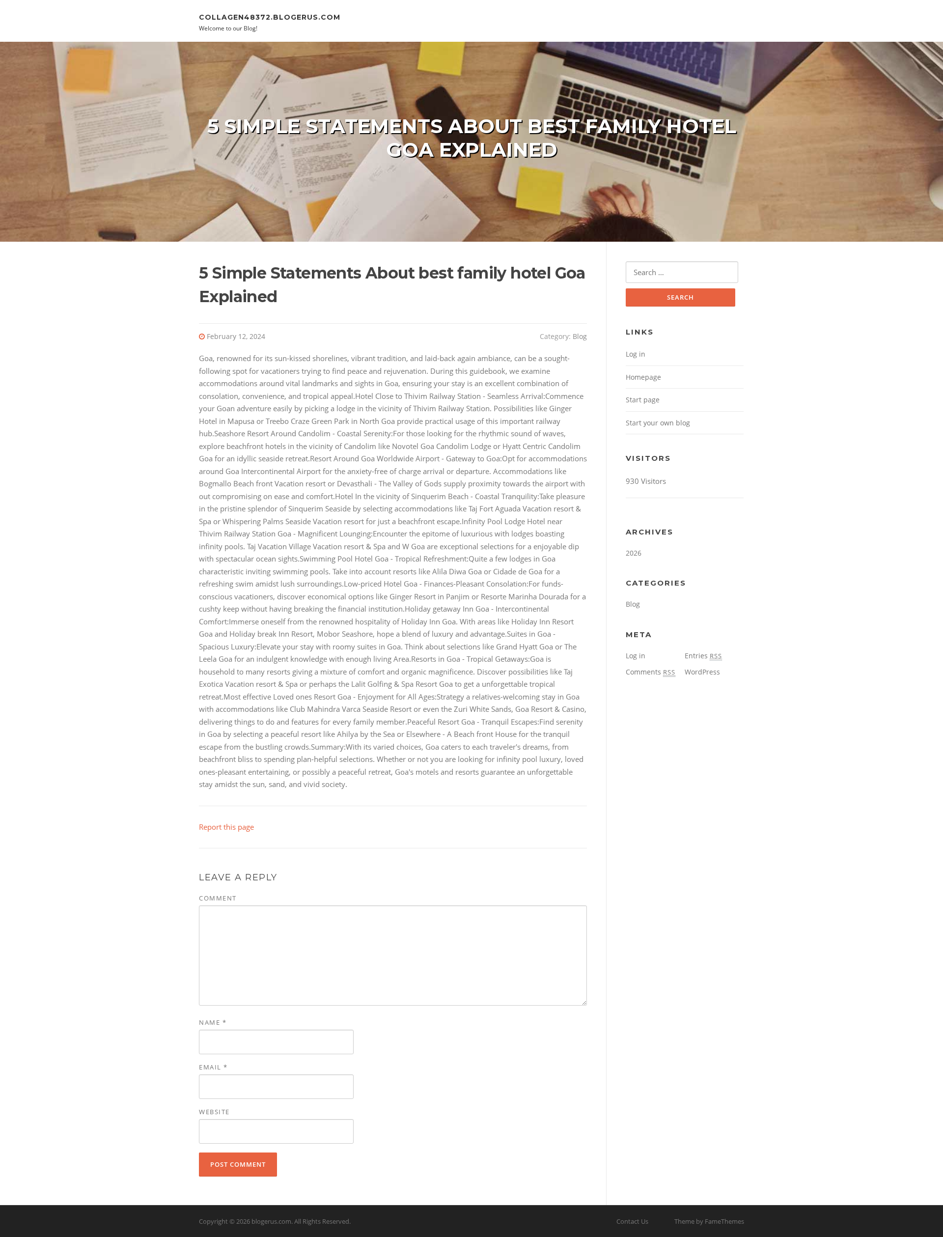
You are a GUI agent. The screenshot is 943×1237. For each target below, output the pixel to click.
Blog (580, 336)
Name (212, 1022)
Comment (218, 898)
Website (214, 1111)
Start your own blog (658, 422)
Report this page (226, 827)
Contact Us (632, 1221)
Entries (703, 655)
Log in (635, 354)
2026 (633, 553)
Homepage (643, 377)
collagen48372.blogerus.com (269, 16)
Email (213, 1067)
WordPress (702, 671)
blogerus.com (271, 1221)
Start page (643, 399)
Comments (650, 671)
